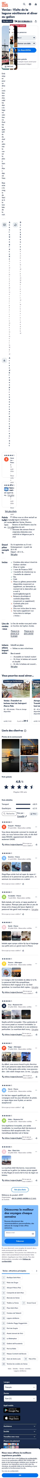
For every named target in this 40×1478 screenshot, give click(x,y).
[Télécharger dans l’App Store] (12, 1418)
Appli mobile (8, 1406)
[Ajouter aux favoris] (27, 682)
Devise (6, 1393)
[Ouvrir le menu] (36, 826)
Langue (7, 1382)
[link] (16, 701)
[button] (5, 48)
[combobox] (22, 816)
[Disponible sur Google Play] (12, 1410)
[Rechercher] (24, 4)
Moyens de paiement (12, 1441)
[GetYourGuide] (5, 4)
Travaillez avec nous (11, 1437)
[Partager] (36, 21)
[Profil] (35, 4)
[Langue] (30, 4)
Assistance (8, 1426)
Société (6, 1431)
